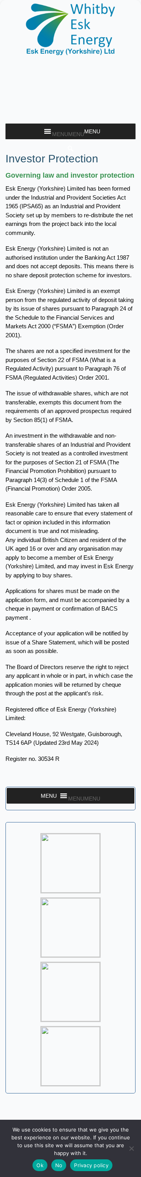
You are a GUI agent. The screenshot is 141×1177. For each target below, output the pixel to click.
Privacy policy (91, 1165)
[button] (68, 134)
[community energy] (71, 52)
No (59, 1165)
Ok (39, 1165)
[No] (131, 1148)
